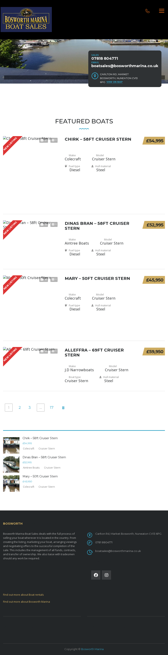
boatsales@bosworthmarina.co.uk (124, 66)
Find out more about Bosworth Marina (26, 601)
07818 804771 (104, 58)
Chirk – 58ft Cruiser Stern (98, 139)
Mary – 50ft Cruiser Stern (97, 278)
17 (51, 407)
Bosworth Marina (92, 649)
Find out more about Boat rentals (23, 594)
